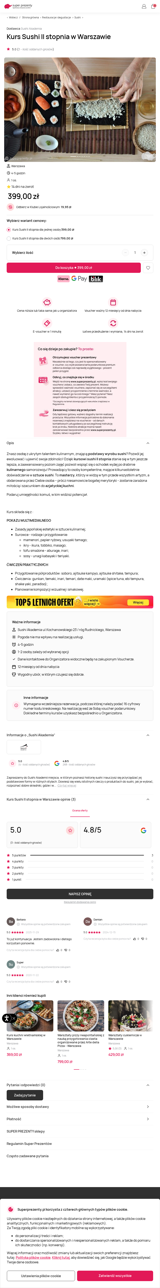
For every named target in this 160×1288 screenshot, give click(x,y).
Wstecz (13, 17)
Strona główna (30, 17)
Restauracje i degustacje (56, 17)
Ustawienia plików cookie (41, 1276)
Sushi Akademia (31, 29)
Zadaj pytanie (25, 1095)
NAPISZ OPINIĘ (80, 894)
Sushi (77, 17)
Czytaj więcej (67, 785)
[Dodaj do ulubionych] (148, 268)
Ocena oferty (80, 810)
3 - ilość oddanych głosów (35, 49)
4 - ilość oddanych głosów (34, 764)
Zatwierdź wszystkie (115, 1275)
